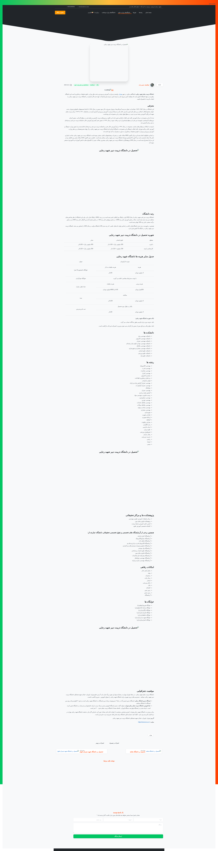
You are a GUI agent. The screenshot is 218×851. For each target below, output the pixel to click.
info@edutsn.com (84, 6)
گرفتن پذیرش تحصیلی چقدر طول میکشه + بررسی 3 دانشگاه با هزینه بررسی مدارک (150, 792)
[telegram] (59, 6)
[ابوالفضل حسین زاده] (160, 771)
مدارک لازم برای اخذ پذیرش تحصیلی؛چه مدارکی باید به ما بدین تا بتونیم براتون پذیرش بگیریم (95, 792)
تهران (120, 94)
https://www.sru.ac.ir (144, 722)
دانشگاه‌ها (117, 23)
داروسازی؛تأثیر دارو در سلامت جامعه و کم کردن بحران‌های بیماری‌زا (124, 792)
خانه (124, 23)
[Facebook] (64, 6)
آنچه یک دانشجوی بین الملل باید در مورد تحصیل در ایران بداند (68, 793)
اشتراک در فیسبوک (114, 743)
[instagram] (61, 6)
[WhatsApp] (56, 6)
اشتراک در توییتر (100, 743)
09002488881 (71, 6)
